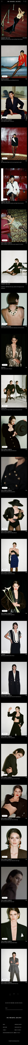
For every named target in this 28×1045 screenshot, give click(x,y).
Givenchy (4, 408)
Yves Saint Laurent (6, 120)
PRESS (4, 1024)
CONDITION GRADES (18, 1024)
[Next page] (17, 994)
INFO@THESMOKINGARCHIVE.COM (8, 1032)
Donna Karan (5, 79)
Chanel (3, 654)
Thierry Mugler (5, 38)
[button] (1, 1)
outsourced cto (14, 1042)
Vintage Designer (6, 326)
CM (2, 161)
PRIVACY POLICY (17, 1032)
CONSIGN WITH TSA (17, 1027)
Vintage (3, 367)
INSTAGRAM (5, 1027)
